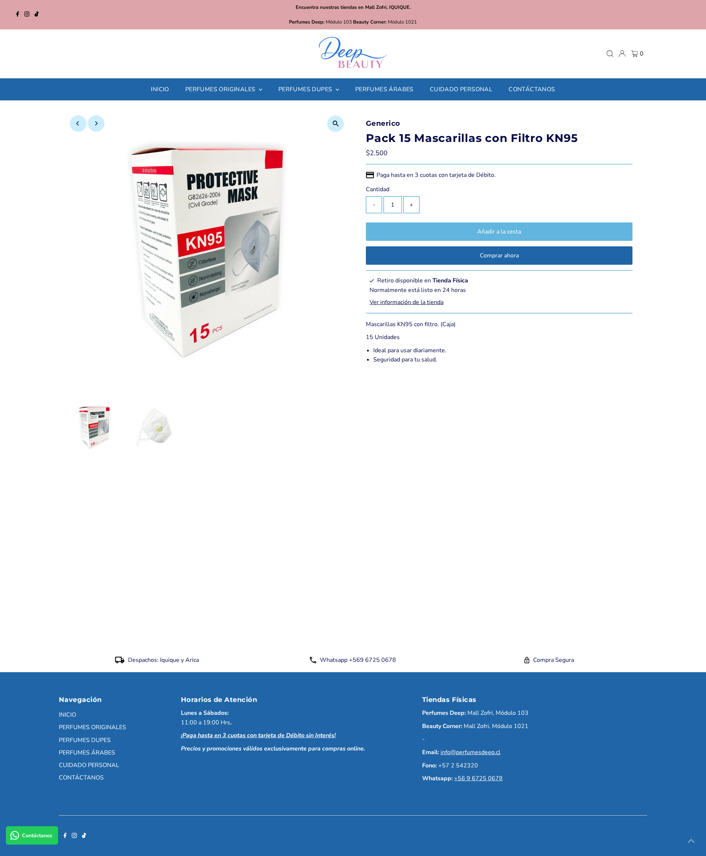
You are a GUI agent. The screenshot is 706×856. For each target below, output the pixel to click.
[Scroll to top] (691, 841)
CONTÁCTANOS (81, 778)
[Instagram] (26, 15)
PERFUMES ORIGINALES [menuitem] (221, 89)
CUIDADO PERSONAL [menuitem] (461, 89)
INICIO (67, 715)
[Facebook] (17, 15)
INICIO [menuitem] (160, 89)
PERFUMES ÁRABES (87, 753)
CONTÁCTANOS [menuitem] (532, 89)
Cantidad (377, 189)
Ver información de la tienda (406, 302)
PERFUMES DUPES (85, 740)
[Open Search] (610, 53)
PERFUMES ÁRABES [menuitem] (384, 89)
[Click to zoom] (335, 123)
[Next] (96, 123)
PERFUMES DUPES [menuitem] (306, 89)
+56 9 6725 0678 (478, 778)
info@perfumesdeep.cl (470, 752)
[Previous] (78, 123)
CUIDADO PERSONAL (89, 765)
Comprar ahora (499, 256)
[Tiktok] (36, 15)
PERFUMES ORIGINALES (92, 727)
